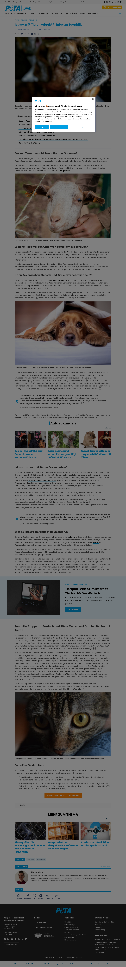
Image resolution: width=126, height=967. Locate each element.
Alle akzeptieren (42, 127)
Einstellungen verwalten (84, 127)
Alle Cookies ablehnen (59, 127)
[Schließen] (93, 99)
